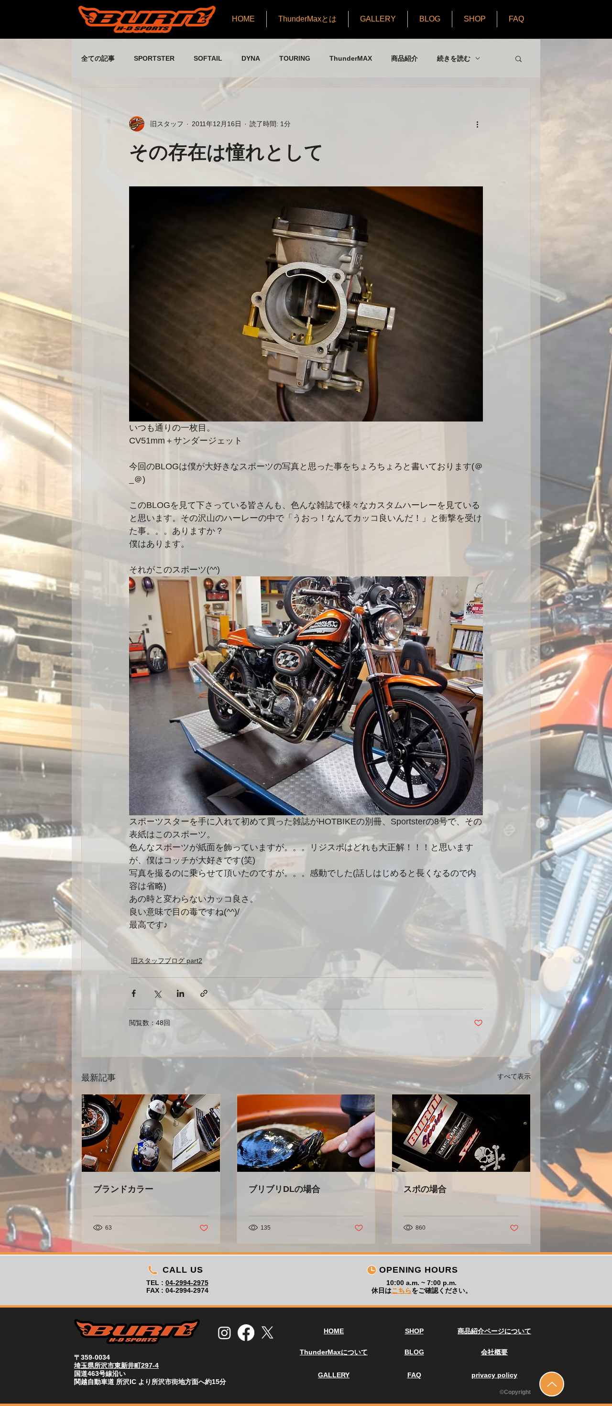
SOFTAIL (208, 58)
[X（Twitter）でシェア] (157, 993)
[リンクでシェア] (203, 993)
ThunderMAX (350, 58)
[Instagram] (224, 1332)
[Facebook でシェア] (133, 993)
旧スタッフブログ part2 (166, 960)
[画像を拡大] (306, 695)
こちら (402, 1290)
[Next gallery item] (471, 696)
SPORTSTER (154, 58)
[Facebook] (246, 1332)
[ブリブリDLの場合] (306, 1133)
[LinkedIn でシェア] (180, 993)
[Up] (551, 1384)
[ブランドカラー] (151, 1133)
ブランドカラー (123, 1189)
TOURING (294, 58)
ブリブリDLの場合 (284, 1189)
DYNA (250, 58)
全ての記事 (98, 58)
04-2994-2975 (186, 1283)
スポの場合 (425, 1189)
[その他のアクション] (477, 124)
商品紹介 (404, 58)
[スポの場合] (461, 1133)
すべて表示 (514, 1076)
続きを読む (453, 58)
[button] (518, 58)
